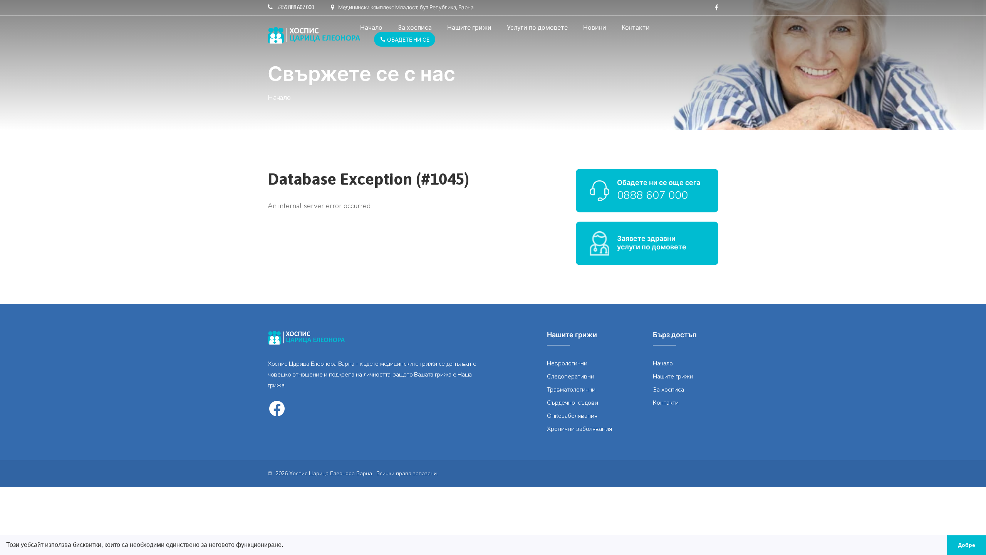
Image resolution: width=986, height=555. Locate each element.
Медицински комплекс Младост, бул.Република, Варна (405, 7)
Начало (371, 27)
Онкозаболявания (572, 416)
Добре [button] (966, 545)
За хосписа (415, 27)
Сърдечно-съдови (572, 403)
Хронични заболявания (579, 429)
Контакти (636, 27)
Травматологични (571, 389)
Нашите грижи (469, 27)
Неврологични (567, 363)
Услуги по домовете (537, 27)
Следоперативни (570, 376)
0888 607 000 (652, 195)
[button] (286, 546)
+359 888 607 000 (295, 7)
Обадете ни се (407, 40)
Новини (594, 27)
